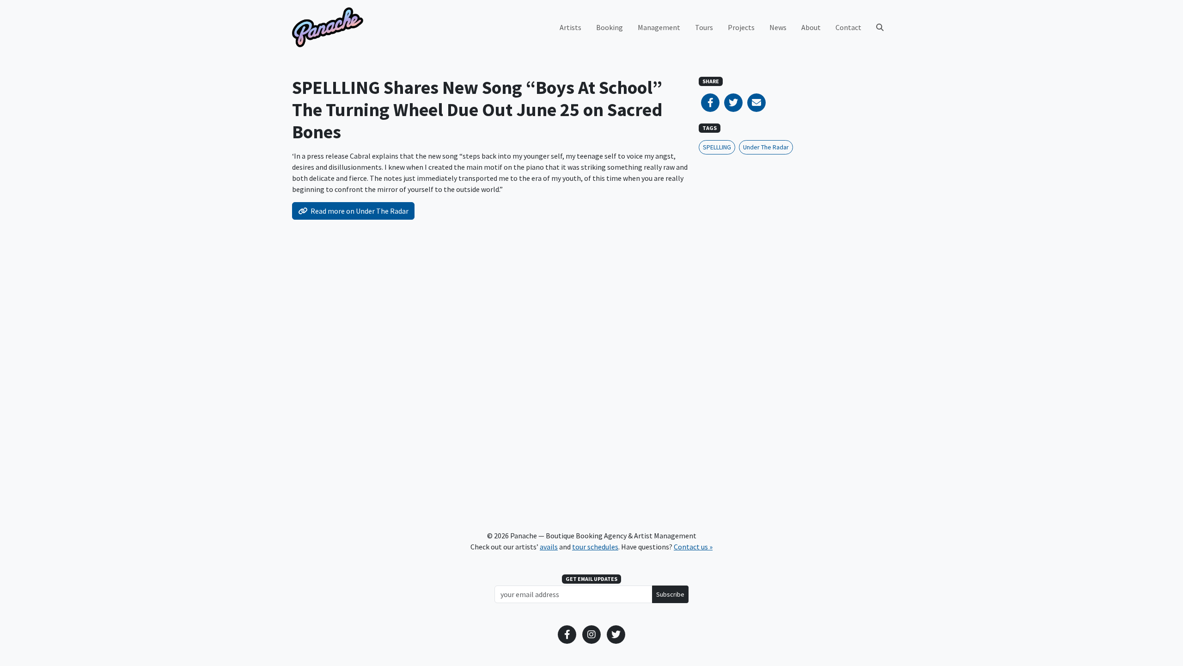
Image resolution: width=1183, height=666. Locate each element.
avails (549, 546)
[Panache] (327, 27)
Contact (848, 27)
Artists (570, 27)
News (778, 27)
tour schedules (595, 546)
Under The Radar (766, 147)
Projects (741, 27)
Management (659, 27)
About (811, 27)
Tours (704, 27)
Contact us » (693, 546)
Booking (609, 27)
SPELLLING (717, 147)
